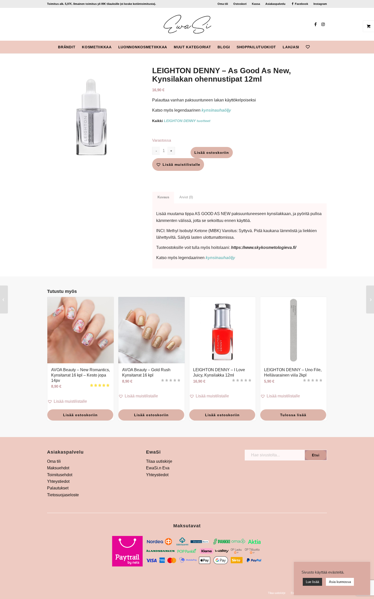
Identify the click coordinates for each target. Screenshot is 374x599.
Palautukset (57, 488)
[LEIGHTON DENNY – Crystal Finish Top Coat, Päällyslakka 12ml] (370, 299)
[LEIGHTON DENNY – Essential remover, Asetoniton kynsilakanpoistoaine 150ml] (4, 299)
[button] (178, 164)
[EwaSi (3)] (187, 24)
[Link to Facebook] (315, 24)
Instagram (320, 3)
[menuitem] (223, 4)
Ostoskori (240, 3)
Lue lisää (312, 582)
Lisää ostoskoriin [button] (80, 415)
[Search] (316, 47)
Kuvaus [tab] (163, 197)
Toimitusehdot (59, 475)
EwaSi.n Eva (157, 468)
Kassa (256, 3)
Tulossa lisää (293, 415)
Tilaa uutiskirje (159, 461)
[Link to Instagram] (323, 24)
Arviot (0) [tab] (186, 197)
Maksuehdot (58, 468)
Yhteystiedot (58, 481)
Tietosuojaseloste (63, 495)
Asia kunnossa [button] (340, 582)
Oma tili (223, 3)
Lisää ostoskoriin (211, 153)
